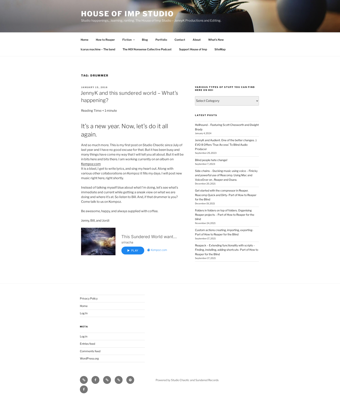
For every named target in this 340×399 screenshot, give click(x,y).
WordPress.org (89, 358)
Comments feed (90, 351)
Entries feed (87, 343)
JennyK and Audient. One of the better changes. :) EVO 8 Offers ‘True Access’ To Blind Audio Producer (226, 144)
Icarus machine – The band (98, 49)
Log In (84, 313)
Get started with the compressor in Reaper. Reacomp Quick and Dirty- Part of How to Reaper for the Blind (225, 195)
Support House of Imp (193, 49)
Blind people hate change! (211, 160)
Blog (145, 39)
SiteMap (219, 49)
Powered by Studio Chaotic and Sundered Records (187, 380)
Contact (180, 39)
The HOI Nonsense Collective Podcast (147, 49)
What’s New (216, 39)
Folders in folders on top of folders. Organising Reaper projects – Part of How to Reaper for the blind (224, 215)
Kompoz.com (91, 164)
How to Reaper (105, 39)
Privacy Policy (89, 298)
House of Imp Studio (127, 13)
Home (84, 39)
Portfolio (161, 39)
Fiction (127, 39)
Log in (83, 336)
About (197, 39)
